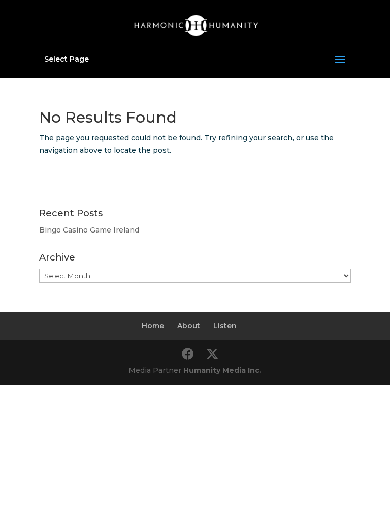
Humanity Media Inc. (222, 370)
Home (153, 325)
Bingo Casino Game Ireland (89, 230)
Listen (225, 325)
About (188, 325)
